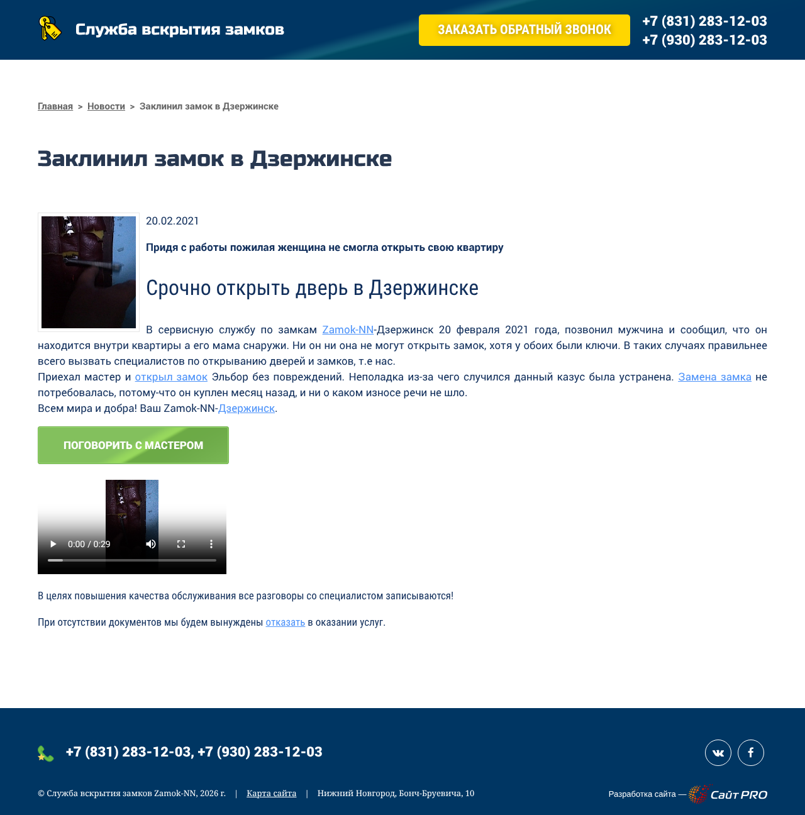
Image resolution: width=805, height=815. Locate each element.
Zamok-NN (348, 329)
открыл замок (171, 376)
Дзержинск (246, 408)
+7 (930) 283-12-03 (260, 751)
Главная (55, 106)
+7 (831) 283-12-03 (128, 751)
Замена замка (715, 376)
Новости (106, 106)
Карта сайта (271, 793)
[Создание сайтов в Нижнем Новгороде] (728, 794)
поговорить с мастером (133, 445)
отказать (286, 622)
